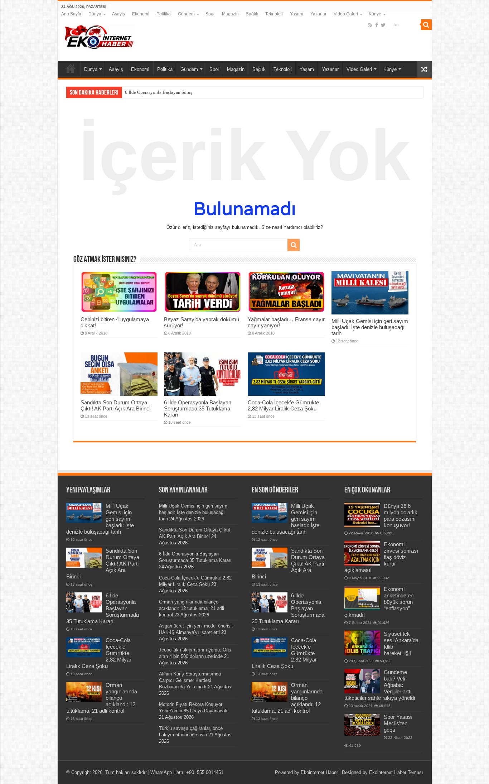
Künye (375, 13)
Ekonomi (140, 13)
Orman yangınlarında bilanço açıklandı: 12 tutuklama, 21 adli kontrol (191, 608)
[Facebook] (376, 25)
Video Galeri (346, 13)
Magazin (230, 13)
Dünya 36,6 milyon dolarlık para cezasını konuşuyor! (400, 515)
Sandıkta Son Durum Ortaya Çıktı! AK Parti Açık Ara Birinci (115, 405)
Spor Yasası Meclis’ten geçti (398, 723)
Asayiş (118, 13)
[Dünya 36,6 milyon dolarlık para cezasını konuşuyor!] (362, 515)
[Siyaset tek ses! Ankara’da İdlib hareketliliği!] (362, 643)
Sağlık (252, 13)
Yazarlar (318, 13)
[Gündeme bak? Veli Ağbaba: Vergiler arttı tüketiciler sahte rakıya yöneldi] (362, 681)
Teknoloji (274, 13)
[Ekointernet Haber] (99, 35)
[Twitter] (383, 25)
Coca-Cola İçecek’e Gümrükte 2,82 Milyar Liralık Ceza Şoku (283, 405)
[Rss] (370, 25)
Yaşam (296, 13)
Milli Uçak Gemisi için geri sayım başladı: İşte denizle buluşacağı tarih (369, 327)
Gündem (186, 13)
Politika (163, 13)
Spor (210, 13)
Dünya (94, 13)
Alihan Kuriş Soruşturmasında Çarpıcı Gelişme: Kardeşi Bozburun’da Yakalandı (190, 680)
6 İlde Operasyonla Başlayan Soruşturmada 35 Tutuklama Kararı (187, 92)
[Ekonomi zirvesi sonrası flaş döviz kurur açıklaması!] (362, 553)
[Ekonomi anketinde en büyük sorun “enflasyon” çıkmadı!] (362, 598)
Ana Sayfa (71, 13)
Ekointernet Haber (319, 772)
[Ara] (426, 24)
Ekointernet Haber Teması (396, 772)
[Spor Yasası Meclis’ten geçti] (362, 725)
